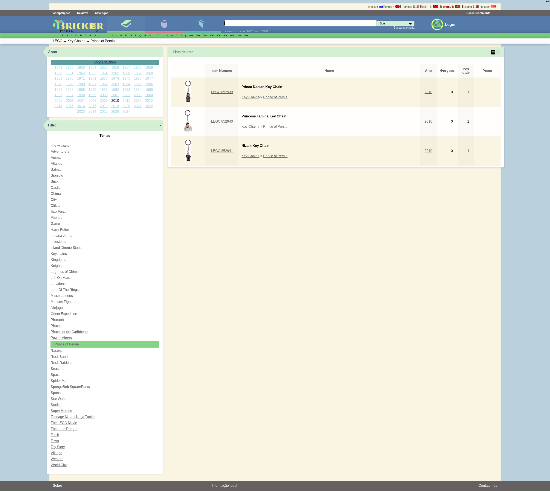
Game (55, 223)
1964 (104, 73)
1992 (115, 89)
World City (59, 465)
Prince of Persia (67, 344)
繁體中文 (427, 6)
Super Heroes (61, 411)
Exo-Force (59, 211)
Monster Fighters (63, 302)
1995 (149, 89)
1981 (92, 84)
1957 (126, 67)
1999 (92, 95)
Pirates (56, 326)
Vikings (56, 453)
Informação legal (224, 485)
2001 (115, 95)
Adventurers (60, 151)
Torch (55, 435)
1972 (92, 78)
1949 (58, 67)
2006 (70, 100)
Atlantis (56, 163)
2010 (115, 100)
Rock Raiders (61, 363)
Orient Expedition (64, 314)
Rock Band (59, 357)
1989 (81, 89)
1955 (104, 67)
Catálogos (101, 13)
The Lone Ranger (64, 429)
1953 (81, 67)
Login (450, 24)
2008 (92, 100)
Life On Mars (60, 278)
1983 (115, 84)
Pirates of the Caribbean (69, 332)
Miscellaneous (62, 296)
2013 (149, 100)
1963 (92, 73)
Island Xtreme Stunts (66, 247)
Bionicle (57, 175)
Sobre (57, 485)
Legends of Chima (65, 272)
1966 (126, 73)
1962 (81, 73)
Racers (56, 351)
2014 (58, 106)
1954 (92, 67)
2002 (126, 95)
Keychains (59, 253)
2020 (126, 106)
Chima (56, 193)
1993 (126, 89)
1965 (115, 73)
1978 (58, 84)
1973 (104, 78)
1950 (69, 67)
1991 (104, 89)
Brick (54, 181)
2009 (104, 100)
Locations (58, 284)
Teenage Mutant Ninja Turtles (73, 417)
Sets (126, 24)
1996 (58, 95)
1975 (126, 78)
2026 (115, 111)
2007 (81, 100)
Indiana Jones (61, 235)
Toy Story (58, 447)
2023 (81, 111)
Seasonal (58, 369)
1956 (115, 67)
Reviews (82, 13)
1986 (149, 84)
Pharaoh (57, 320)
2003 (138, 95)
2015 (69, 106)
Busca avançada (404, 27)
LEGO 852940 (222, 121)
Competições (61, 13)
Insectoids (58, 241)
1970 (69, 78)
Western (57, 459)
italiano (468, 6)
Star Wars (58, 399)
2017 (92, 106)
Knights (56, 266)
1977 (149, 78)
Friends (56, 217)
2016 (81, 106)
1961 (69, 73)
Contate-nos (487, 485)
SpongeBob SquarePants (70, 387)
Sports (56, 393)
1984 (126, 84)
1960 (58, 73)
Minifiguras (164, 24)
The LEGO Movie (64, 423)
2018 (104, 106)
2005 (58, 100)
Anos (52, 52)
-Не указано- (61, 145)
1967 (138, 73)
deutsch (485, 6)
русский (373, 6)
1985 (138, 84)
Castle (56, 187)
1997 (69, 95)
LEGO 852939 (222, 92)
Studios (56, 405)
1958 (138, 67)
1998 (81, 95)
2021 (138, 106)
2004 (149, 95)
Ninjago (57, 308)
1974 (115, 78)
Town (55, 441)
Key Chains (250, 97)
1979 (69, 84)
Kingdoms (58, 259)
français (408, 6)
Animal (56, 157)
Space (56, 375)
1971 (81, 78)
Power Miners (61, 338)
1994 (138, 89)
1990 (92, 89)
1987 (58, 89)
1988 (69, 89)
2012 (138, 100)
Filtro (52, 125)
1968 (149, 73)
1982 (104, 84)
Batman (57, 169)
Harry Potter (60, 229)
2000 (104, 95)
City (54, 199)
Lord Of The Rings (65, 290)
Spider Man (59, 381)
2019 (115, 106)
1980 (81, 84)
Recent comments (478, 13)
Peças (202, 24)
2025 (104, 111)
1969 (58, 78)
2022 (149, 106)
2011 (126, 100)
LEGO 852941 (222, 151)
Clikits (55, 205)
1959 (149, 67)
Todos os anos (105, 62)
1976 (138, 78)
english (390, 6)
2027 (126, 111)
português (448, 6)
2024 (92, 111)
